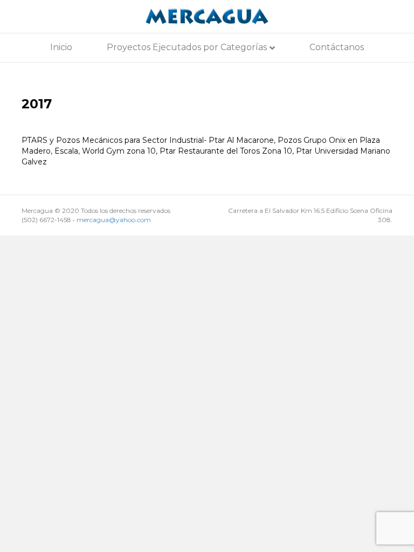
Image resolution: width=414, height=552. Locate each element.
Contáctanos (336, 47)
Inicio (61, 47)
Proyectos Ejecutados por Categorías (187, 47)
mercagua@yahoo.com (114, 220)
